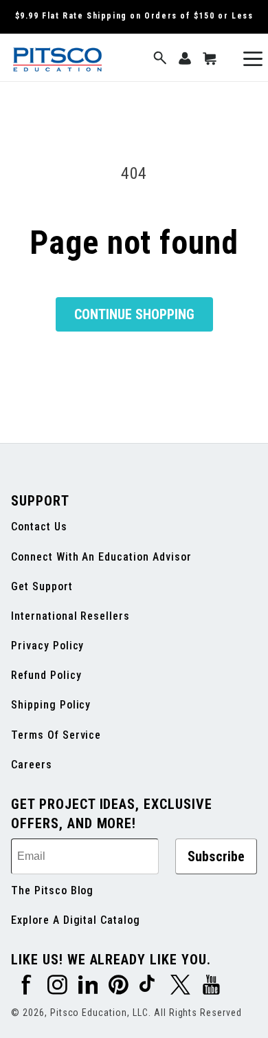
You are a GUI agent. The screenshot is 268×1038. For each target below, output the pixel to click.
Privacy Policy (47, 645)
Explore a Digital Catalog (75, 920)
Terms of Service (56, 735)
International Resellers (70, 616)
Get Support (42, 586)
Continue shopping (134, 314)
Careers (31, 764)
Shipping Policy (51, 704)
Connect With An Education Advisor (101, 556)
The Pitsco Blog (52, 890)
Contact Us (39, 526)
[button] (160, 58)
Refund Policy (46, 675)
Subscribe (216, 856)
